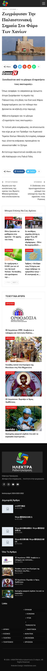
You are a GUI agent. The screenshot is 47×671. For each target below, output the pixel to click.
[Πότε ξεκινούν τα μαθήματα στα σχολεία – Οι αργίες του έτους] (13, 223)
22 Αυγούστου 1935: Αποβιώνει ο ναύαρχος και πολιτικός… (27, 558)
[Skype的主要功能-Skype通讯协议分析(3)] (7, 542)
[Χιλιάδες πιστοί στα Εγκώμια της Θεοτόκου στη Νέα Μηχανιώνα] (23, 349)
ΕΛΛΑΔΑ (9, 218)
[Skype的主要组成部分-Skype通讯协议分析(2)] (7, 531)
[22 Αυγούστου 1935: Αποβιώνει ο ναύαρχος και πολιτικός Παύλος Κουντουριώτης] (23, 314)
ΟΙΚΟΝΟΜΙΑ (29, 638)
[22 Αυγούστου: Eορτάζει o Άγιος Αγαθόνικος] (23, 384)
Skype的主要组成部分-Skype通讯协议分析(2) (30, 529)
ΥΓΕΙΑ (29, 618)
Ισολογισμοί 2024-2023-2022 (13, 493)
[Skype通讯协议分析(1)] (7, 520)
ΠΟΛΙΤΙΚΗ (7, 638)
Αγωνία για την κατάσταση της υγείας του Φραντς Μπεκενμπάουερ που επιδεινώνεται (11, 191)
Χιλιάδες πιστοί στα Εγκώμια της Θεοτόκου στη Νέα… (27, 569)
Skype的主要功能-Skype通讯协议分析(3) (30, 540)
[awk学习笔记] (7, 509)
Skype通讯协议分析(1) (23, 517)
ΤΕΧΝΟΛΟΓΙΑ (30, 625)
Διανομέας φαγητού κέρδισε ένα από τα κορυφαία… (29, 592)
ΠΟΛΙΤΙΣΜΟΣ (11, 407)
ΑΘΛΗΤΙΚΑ (29, 634)
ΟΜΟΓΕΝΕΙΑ (31, 629)
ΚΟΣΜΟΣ (6, 634)
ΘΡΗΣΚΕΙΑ (10, 304)
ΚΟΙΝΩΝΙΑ (30, 614)
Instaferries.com (30, 666)
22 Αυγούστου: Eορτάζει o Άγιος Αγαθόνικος (27, 581)
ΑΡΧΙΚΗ (6, 629)
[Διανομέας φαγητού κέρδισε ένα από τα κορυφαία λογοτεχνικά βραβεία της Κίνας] (23, 418)
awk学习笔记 (20, 506)
